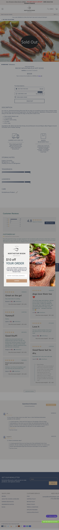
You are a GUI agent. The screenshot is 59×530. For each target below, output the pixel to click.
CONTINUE (16, 280)
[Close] (53, 245)
